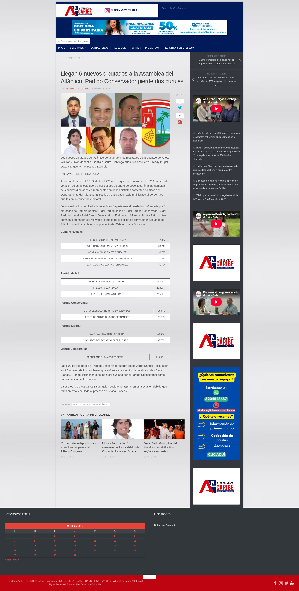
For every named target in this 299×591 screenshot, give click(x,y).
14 (15, 545)
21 (15, 550)
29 (34, 555)
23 (55, 550)
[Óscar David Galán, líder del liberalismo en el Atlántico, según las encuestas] (164, 429)
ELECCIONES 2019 (72, 58)
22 (34, 550)
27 (134, 550)
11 (95, 540)
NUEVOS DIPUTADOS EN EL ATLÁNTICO (91, 404)
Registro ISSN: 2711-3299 (179, 47)
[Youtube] (292, 583)
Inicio (61, 47)
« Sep (8, 559)
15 (34, 545)
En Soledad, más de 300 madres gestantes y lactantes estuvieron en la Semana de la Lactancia (216, 137)
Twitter (135, 47)
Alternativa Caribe (77, 88)
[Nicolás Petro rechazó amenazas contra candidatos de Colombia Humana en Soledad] (122, 429)
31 (75, 555)
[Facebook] (275, 583)
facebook (119, 47)
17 (75, 545)
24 (75, 550)
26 (115, 550)
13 (134, 540)
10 (75, 540)
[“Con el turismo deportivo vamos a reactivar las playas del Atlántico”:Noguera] (81, 429)
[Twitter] (286, 583)
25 (95, 550)
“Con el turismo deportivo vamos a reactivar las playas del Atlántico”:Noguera (80, 447)
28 (15, 555)
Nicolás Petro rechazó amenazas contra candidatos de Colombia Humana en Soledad (120, 447)
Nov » (16, 559)
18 (95, 545)
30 (55, 555)
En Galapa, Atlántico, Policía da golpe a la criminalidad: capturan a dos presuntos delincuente (215, 170)
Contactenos (99, 47)
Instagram (152, 47)
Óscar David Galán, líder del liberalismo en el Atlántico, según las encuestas (160, 447)
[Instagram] (281, 583)
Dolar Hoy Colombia (165, 525)
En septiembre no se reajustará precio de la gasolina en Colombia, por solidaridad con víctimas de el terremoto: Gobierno (215, 184)
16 (55, 545)
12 (115, 540)
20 (134, 545)
